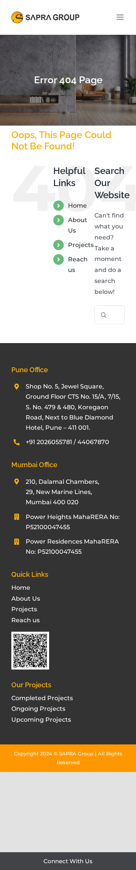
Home (77, 205)
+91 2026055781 (49, 442)
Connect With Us (68, 861)
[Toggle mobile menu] (121, 17)
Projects (81, 245)
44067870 (93, 442)
